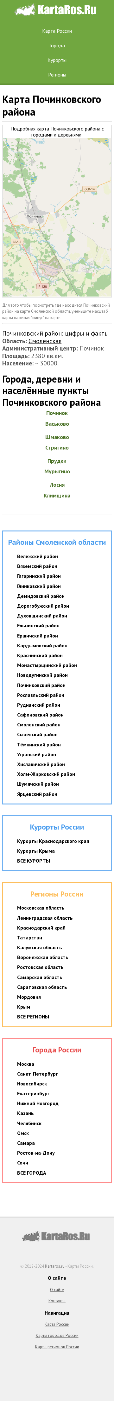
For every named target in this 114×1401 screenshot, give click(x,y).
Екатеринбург (33, 1093)
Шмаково (57, 437)
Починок (57, 413)
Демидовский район (41, 596)
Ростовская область (40, 967)
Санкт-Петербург (37, 1074)
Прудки (57, 460)
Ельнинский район (38, 625)
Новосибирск (32, 1083)
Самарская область (39, 977)
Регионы (57, 74)
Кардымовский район (42, 645)
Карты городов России (57, 1335)
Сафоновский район (40, 714)
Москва (25, 1064)
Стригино (57, 447)
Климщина (57, 495)
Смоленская (44, 341)
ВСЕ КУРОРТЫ (33, 860)
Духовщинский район (42, 615)
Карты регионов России (57, 1347)
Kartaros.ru (55, 1266)
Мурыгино (57, 471)
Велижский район (37, 556)
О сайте (57, 1289)
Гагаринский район (39, 576)
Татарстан (29, 937)
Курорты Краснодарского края (53, 841)
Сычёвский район (37, 734)
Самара (26, 1143)
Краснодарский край (41, 927)
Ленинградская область (45, 918)
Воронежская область (42, 957)
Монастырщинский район (47, 665)
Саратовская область (42, 987)
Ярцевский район (37, 794)
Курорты (57, 60)
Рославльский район (40, 695)
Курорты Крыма (36, 851)
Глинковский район (39, 586)
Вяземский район (37, 566)
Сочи (22, 1162)
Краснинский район (40, 655)
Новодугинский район (42, 675)
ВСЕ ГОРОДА (31, 1173)
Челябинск (29, 1123)
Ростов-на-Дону (36, 1153)
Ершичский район (37, 635)
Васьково (57, 423)
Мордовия (29, 997)
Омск (23, 1133)
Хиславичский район (41, 764)
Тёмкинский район (39, 744)
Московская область (41, 907)
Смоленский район (38, 724)
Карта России (57, 31)
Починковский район (41, 685)
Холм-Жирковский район (46, 774)
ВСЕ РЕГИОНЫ (33, 1016)
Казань (25, 1113)
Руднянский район (38, 705)
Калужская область (39, 947)
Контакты (57, 1301)
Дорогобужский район (43, 606)
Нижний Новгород (38, 1103)
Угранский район (36, 754)
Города (57, 45)
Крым (23, 1007)
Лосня (57, 484)
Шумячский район (38, 784)
